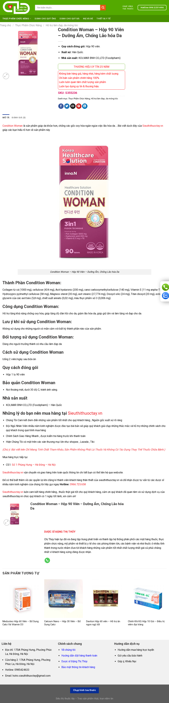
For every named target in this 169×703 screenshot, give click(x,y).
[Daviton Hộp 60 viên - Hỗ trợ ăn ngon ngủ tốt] (105, 598)
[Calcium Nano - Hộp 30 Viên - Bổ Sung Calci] (63, 598)
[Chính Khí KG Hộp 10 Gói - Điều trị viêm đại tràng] (147, 598)
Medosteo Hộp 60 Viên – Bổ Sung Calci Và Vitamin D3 (20, 623)
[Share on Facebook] (61, 106)
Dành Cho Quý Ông (45, 18)
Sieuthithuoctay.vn (152, 125)
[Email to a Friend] (73, 106)
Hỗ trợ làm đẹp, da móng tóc (62, 25)
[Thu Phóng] (6, 76)
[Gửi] (103, 7)
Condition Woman (12, 125)
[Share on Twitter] (67, 106)
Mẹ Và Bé (88, 18)
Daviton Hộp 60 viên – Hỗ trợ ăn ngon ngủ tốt (103, 623)
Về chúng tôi (68, 649)
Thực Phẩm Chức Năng (15, 18)
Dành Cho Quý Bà (69, 18)
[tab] (5, 117)
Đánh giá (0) (19, 117)
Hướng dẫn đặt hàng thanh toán (79, 655)
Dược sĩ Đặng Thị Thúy (74, 661)
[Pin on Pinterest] (79, 106)
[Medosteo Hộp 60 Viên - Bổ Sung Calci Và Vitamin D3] (21, 598)
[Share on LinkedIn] (84, 106)
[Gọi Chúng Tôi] (47, 560)
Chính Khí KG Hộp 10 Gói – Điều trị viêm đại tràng (146, 623)
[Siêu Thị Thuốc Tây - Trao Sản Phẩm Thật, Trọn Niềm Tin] (16, 7)
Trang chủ (5, 25)
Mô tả (5, 117)
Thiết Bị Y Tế (103, 18)
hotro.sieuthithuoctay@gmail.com (32, 675)
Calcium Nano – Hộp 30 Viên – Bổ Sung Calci (62, 623)
